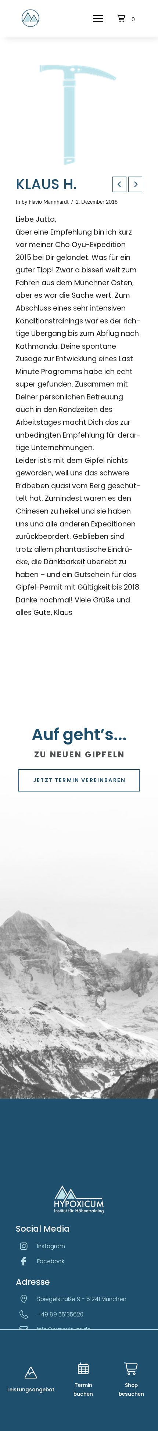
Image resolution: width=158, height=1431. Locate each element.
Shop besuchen (131, 1390)
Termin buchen (83, 1390)
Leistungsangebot (30, 1389)
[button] (98, 18)
